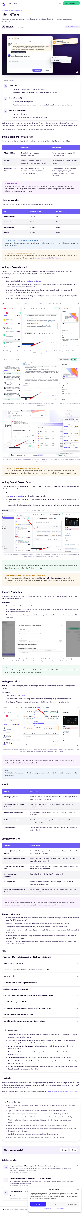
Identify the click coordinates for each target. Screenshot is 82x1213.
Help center (13, 3)
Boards (38, 281)
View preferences (71, 1204)
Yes (65, 1150)
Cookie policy (47, 1208)
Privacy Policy (60, 1208)
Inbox (30, 281)
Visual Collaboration (16, 10)
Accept (38, 1204)
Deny (54, 1204)
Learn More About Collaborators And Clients (51, 258)
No (75, 1150)
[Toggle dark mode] (60, 3)
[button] (78, 1189)
